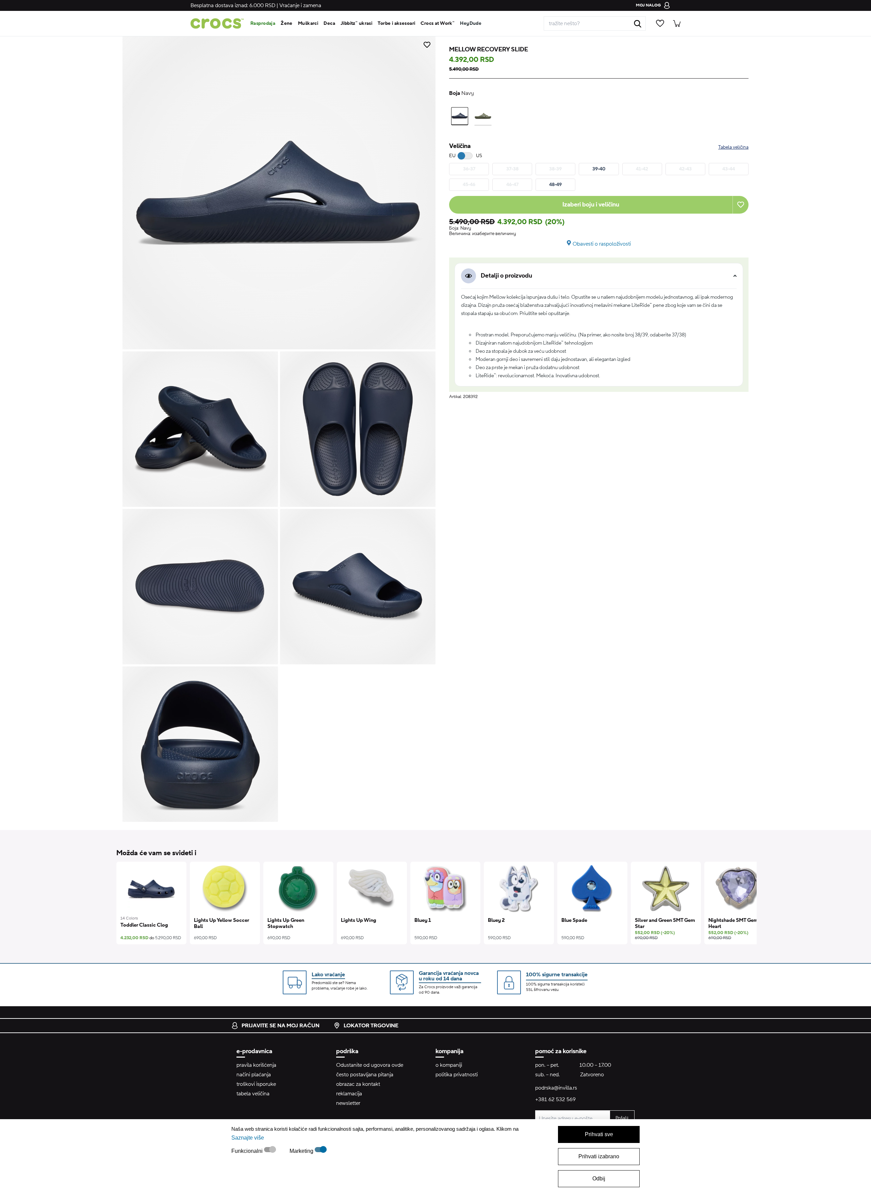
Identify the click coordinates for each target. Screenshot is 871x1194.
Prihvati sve (599, 1134)
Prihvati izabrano (598, 1156)
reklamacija (349, 1093)
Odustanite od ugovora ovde (369, 1065)
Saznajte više (247, 1138)
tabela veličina (252, 1093)
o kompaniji (449, 1065)
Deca (329, 23)
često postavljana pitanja (364, 1074)
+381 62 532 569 (555, 1099)
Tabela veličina (733, 147)
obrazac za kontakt (358, 1084)
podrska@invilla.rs (556, 1087)
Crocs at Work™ (438, 23)
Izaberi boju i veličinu (590, 205)
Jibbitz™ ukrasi (356, 23)
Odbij (598, 1178)
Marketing (302, 1151)
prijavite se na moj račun (280, 1025)
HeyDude (470, 23)
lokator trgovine (371, 1025)
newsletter (348, 1103)
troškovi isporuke (256, 1084)
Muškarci (308, 23)
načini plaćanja (253, 1074)
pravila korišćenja (256, 1065)
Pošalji (621, 1118)
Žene (287, 23)
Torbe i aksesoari (396, 23)
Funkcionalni (247, 1151)
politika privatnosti (457, 1074)
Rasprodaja (262, 23)
